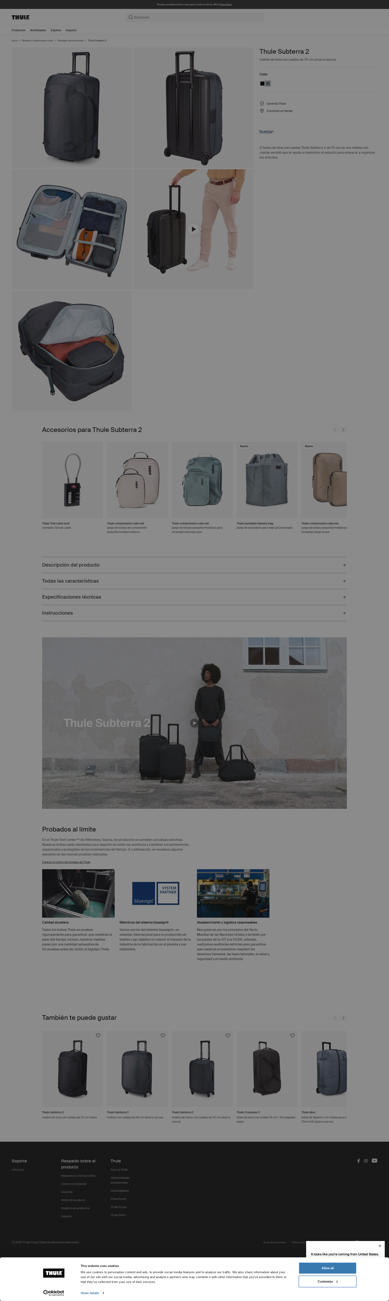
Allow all (328, 1268)
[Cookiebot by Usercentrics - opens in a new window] (54, 1293)
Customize (325, 1281)
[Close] (379, 1245)
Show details (90, 1293)
